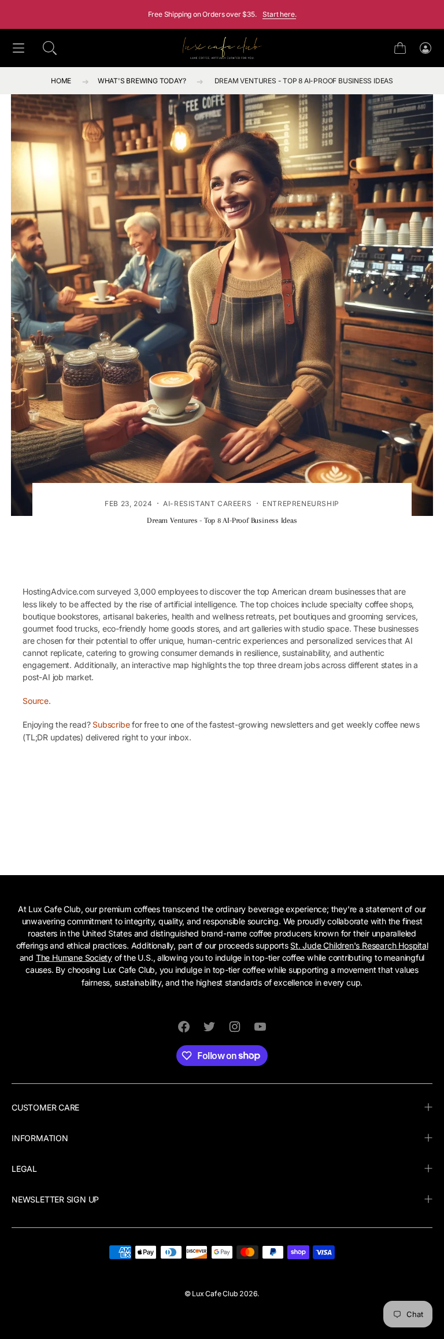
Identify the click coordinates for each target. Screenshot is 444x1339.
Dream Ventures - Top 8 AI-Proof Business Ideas (303, 80)
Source (36, 701)
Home (61, 80)
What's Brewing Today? (142, 80)
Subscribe (111, 724)
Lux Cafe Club (215, 1293)
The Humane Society (74, 957)
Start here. (279, 14)
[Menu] (18, 48)
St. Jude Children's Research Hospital (359, 945)
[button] (50, 48)
